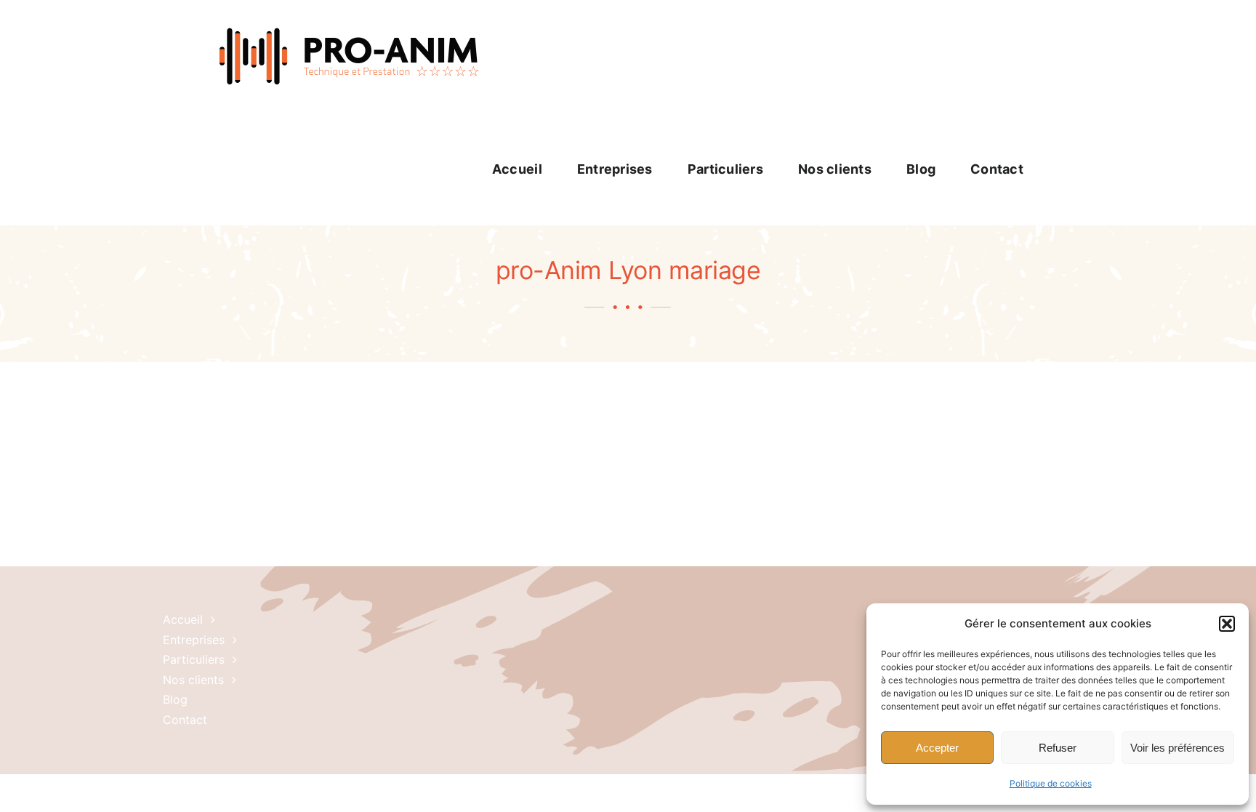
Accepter (937, 747)
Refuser (1057, 747)
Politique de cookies (1051, 783)
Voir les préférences (1177, 747)
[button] (1227, 623)
